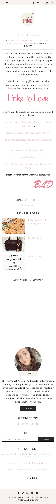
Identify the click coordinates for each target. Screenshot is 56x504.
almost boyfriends (17, 40)
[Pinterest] (47, 2)
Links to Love (28, 35)
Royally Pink (32, 497)
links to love (20, 43)
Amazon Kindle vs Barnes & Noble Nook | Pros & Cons (28, 455)
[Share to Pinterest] (34, 200)
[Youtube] (52, 2)
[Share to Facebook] (30, 200)
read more (28, 409)
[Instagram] (42, 2)
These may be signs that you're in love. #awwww (27, 132)
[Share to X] (26, 200)
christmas (33, 40)
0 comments (29, 205)
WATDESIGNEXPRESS (28, 500)
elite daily (45, 40)
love (31, 43)
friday (9, 43)
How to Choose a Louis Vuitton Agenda (28, 469)
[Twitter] (38, 2)
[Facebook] (33, 2)
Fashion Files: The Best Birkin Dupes (28, 463)
